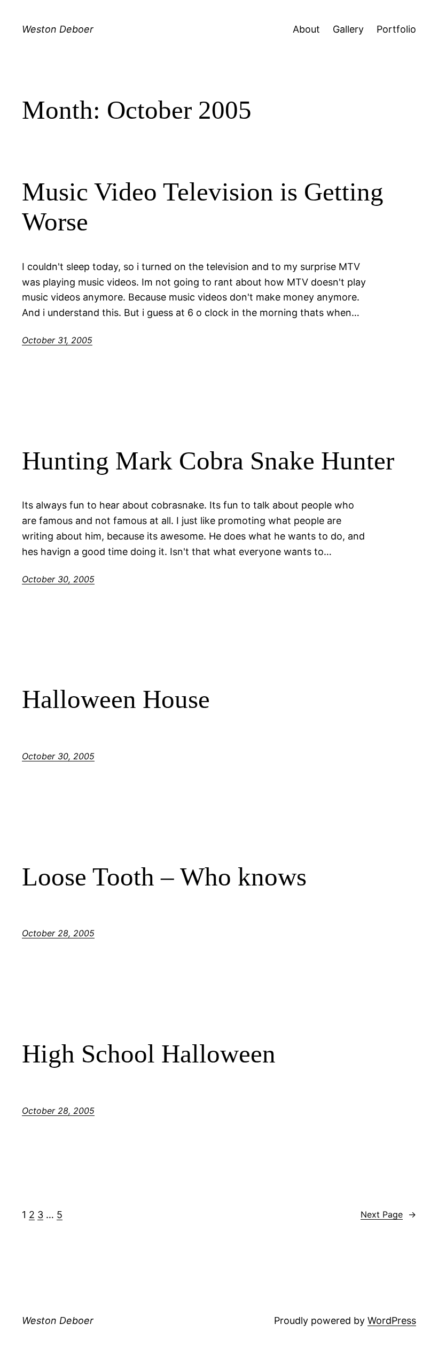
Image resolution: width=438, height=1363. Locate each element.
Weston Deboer (57, 29)
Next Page (388, 1214)
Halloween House (116, 699)
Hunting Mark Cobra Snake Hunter (208, 460)
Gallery (348, 29)
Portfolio (396, 29)
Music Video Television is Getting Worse (203, 207)
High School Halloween (149, 1053)
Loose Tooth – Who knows (164, 876)
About (306, 29)
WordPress (391, 1320)
